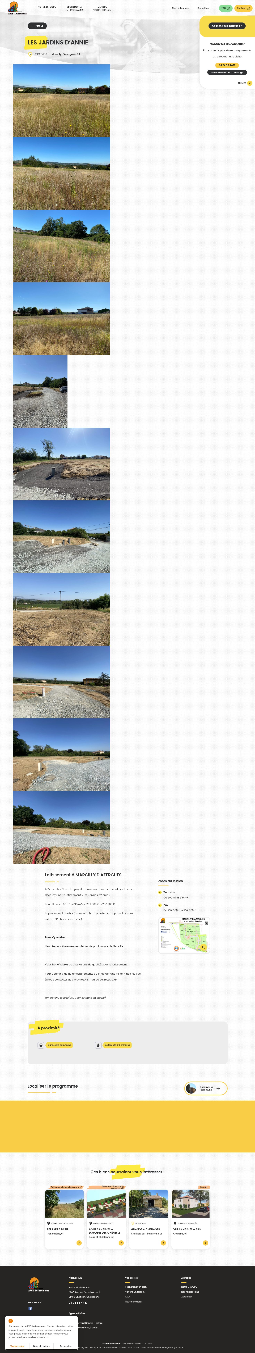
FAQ (224, 8)
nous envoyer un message (227, 72)
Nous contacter (133, 1302)
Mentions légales (80, 1348)
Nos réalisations (180, 8)
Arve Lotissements (111, 1343)
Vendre (102, 8)
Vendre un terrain (134, 1292)
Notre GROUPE (47, 7)
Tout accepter (17, 1346)
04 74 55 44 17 (227, 65)
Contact (241, 8)
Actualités (203, 8)
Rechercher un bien (136, 1287)
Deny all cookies (41, 1346)
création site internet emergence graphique (162, 1348)
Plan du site (133, 1348)
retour (39, 26)
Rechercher (74, 8)
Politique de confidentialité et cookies (108, 1348)
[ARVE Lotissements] (18, 8)
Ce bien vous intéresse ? (227, 26)
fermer (242, 83)
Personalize (66, 1346)
